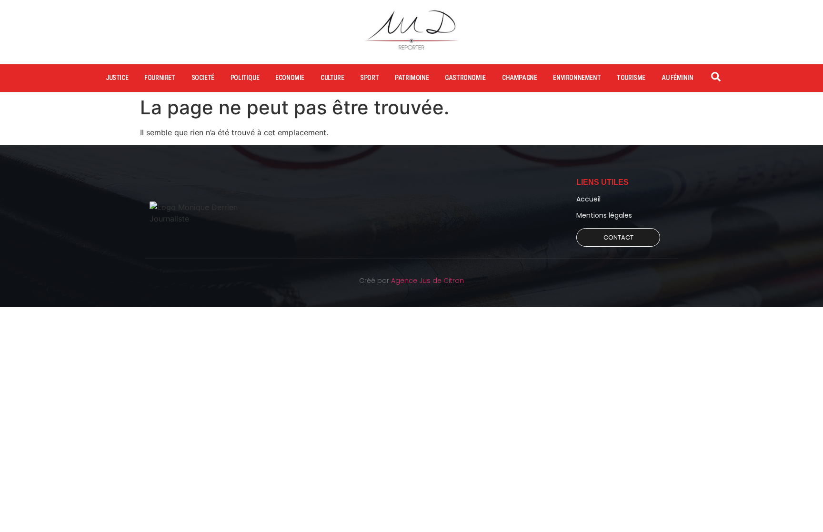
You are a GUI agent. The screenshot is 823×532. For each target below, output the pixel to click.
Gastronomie (465, 77)
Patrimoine (412, 77)
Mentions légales (604, 215)
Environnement (577, 77)
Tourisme (631, 77)
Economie (289, 77)
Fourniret (159, 77)
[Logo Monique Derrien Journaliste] (204, 212)
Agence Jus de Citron (427, 280)
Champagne (519, 77)
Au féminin (677, 77)
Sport (369, 77)
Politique (245, 77)
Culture (332, 77)
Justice (117, 77)
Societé (202, 77)
